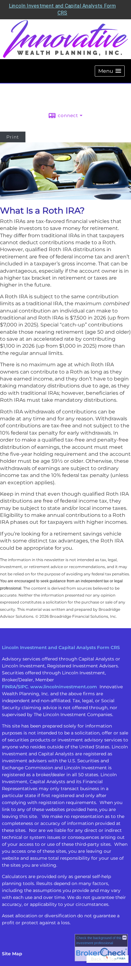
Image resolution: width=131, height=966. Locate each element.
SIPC (22, 687)
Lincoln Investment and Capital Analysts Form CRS (61, 647)
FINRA (9, 687)
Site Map (12, 954)
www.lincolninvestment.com (63, 687)
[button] (110, 71)
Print (12, 137)
